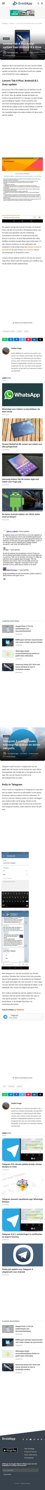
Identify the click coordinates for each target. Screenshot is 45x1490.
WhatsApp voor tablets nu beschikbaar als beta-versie (21, 410)
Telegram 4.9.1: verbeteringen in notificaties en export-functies (22, 1235)
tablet (26, 331)
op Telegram (19, 1010)
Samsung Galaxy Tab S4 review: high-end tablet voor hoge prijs (20, 480)
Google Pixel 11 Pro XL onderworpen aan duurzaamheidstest (24, 628)
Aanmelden (7, 1474)
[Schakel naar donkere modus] (38, 3)
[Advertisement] (22, 137)
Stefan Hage (14, 52)
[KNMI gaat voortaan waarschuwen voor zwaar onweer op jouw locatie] (8, 642)
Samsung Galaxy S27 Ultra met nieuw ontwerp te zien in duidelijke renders (27, 667)
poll (4, 1086)
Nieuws (12, 23)
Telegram (14, 1015)
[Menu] (3, 3)
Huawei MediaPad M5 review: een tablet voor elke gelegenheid (22, 445)
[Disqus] (22, 554)
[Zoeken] (42, 3)
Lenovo (19, 331)
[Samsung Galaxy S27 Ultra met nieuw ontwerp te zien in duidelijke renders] (8, 667)
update (19, 1086)
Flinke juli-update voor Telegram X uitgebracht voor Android (17, 1270)
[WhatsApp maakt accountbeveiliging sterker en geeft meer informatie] (8, 654)
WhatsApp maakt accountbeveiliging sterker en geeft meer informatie (27, 653)
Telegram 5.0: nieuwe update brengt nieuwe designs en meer (22, 1165)
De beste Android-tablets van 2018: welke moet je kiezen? (21, 515)
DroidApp (4, 23)
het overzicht (28, 250)
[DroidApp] (22, 3)
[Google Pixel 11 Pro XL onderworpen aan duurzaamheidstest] (8, 629)
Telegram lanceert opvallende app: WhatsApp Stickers (22, 1200)
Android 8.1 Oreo (8, 331)
